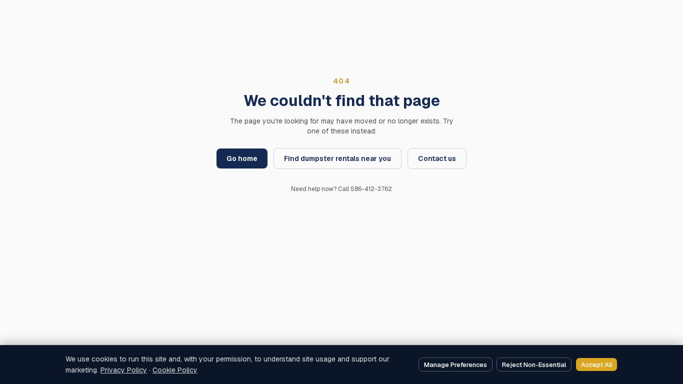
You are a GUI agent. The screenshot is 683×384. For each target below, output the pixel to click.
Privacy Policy (123, 370)
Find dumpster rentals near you (337, 158)
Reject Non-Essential (534, 364)
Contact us (437, 158)
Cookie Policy (175, 370)
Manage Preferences (455, 364)
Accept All (596, 364)
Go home (242, 158)
